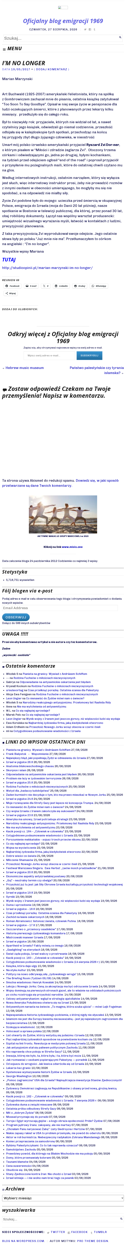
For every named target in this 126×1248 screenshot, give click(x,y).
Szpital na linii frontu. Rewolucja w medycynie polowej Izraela (46, 1043)
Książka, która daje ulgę (21, 966)
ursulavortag (14, 690)
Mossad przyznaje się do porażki (27, 1116)
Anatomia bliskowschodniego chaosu (30, 766)
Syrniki (10, 896)
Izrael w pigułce (16, 941)
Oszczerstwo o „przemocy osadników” (31, 929)
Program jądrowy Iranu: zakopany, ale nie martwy (38, 1125)
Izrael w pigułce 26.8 (19, 762)
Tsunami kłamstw (17, 1161)
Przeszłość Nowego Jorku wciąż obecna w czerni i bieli (64, 727)
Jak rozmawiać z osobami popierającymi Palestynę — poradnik (46, 1059)
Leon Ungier (14, 698)
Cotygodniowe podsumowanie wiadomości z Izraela (47, 731)
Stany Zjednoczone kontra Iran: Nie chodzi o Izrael (38, 1174)
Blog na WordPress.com (23, 1241)
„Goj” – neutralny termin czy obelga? (29, 880)
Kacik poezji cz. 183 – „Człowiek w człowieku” (35, 957)
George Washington (19, 1076)
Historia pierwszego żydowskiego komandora (35, 933)
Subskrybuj (89, 355)
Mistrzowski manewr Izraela (24, 937)
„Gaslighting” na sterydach (23, 949)
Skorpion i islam (16, 770)
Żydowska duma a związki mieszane (29, 1104)
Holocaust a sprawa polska (24, 1031)
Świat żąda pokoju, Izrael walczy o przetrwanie (36, 953)
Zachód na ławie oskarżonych (25, 917)
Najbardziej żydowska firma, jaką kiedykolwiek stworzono (65, 722)
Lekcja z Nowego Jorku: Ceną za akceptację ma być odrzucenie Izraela (52, 986)
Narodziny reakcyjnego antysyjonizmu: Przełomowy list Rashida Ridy (67, 702)
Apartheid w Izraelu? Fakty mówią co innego (35, 945)
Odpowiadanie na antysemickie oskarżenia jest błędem (55, 682)
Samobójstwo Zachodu (21, 1149)
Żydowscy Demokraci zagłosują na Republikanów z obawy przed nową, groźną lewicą (61, 1088)
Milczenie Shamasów (19, 860)
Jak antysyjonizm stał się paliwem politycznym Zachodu (42, 1047)
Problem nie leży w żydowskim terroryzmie (34, 778)
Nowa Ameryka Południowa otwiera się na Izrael (37, 1002)
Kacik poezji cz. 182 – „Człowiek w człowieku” (35, 1096)
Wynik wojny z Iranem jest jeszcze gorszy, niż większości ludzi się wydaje (73, 718)
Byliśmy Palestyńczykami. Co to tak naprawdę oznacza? (42, 1145)
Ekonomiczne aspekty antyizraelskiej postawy (36, 876)
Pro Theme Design (92, 1241)
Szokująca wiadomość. (21, 1027)
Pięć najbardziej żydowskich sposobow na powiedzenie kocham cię (49, 1039)
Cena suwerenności (19, 1165)
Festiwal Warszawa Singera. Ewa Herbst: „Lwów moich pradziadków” (51, 868)
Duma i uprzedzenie (19, 905)
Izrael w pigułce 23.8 (19, 815)
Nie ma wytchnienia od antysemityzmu (41, 706)
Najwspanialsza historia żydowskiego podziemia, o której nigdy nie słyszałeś (55, 1014)
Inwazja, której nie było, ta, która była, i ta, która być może (43, 1055)
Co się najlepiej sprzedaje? (33, 710)
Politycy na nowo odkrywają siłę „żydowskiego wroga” (41, 974)
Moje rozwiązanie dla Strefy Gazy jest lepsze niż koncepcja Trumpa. (50, 803)
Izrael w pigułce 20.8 (19, 872)
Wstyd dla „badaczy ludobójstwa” (28, 790)
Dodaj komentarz (51, 69)
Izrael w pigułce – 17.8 (20, 925)
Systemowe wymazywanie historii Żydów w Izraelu (39, 1072)
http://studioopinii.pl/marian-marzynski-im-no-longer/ (47, 268)
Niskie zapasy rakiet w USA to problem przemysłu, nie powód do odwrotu (53, 1133)
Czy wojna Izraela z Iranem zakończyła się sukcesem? (41, 811)
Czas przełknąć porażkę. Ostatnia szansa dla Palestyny (63, 690)
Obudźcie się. (14, 1170)
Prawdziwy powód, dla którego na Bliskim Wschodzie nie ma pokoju (49, 1153)
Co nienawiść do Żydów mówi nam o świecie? (55, 698)
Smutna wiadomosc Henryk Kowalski (30, 982)
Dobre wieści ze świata (21, 855)
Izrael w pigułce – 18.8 (20, 909)
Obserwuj (16, 617)
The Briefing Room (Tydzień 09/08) (29, 978)
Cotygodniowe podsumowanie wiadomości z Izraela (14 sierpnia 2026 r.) (53, 962)
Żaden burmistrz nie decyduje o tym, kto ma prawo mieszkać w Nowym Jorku (56, 794)
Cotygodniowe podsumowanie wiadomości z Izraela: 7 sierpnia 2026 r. (51, 1100)
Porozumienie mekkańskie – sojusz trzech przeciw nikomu (43, 839)
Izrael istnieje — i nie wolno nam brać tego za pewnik (40, 1178)
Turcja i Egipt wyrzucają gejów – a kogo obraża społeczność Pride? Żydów (54, 1121)
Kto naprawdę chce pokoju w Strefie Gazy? (34, 1051)
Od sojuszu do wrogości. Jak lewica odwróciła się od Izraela (45, 1063)
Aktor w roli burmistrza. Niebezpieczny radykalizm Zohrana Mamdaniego (53, 1137)
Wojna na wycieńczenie (21, 847)
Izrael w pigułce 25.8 (19, 782)
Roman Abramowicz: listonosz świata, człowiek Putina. (41, 921)
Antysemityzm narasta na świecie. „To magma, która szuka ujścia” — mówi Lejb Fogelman (64, 1006)
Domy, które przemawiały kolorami (28, 1157)
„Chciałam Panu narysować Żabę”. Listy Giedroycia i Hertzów (45, 1129)
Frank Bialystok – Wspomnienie (27, 754)
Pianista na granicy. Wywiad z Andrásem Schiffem (55, 673)
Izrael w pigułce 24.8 (19, 798)
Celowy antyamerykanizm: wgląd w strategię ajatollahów (43, 998)
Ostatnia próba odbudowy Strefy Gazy (31, 1108)
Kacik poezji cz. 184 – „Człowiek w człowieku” (35, 831)
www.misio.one (72, 547)
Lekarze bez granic (18, 1068)
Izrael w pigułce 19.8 (19, 892)
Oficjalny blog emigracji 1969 (63, 21)
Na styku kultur (16, 970)
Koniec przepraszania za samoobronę (30, 1141)
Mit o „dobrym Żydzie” (20, 1112)
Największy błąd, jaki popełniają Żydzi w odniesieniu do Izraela (46, 758)
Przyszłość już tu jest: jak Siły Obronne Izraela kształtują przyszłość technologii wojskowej (64, 884)
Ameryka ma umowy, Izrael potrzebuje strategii (37, 819)
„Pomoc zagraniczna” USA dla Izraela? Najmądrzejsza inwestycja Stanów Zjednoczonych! (64, 1080)
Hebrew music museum (25, 368)
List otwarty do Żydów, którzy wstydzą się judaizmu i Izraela (45, 1035)
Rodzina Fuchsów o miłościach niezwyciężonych (44, 678)
